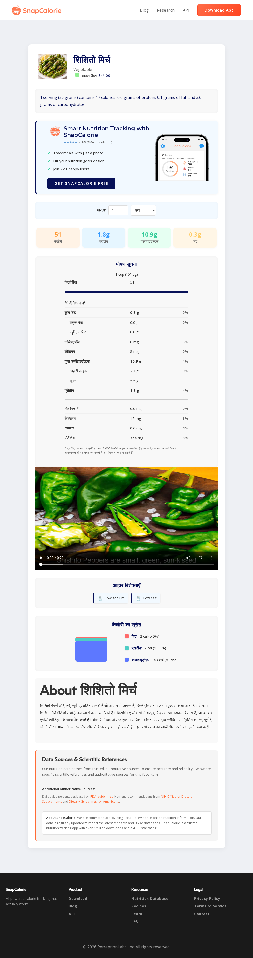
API (186, 10)
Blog (144, 10)
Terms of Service (210, 906)
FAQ (135, 921)
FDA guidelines (101, 797)
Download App (219, 10)
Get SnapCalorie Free (81, 183)
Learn (136, 913)
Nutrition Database (149, 898)
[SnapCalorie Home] (37, 10)
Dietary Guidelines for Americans (94, 801)
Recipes (138, 906)
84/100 (104, 75)
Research (166, 10)
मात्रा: (101, 210)
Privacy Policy (207, 898)
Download (78, 898)
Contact (202, 913)
